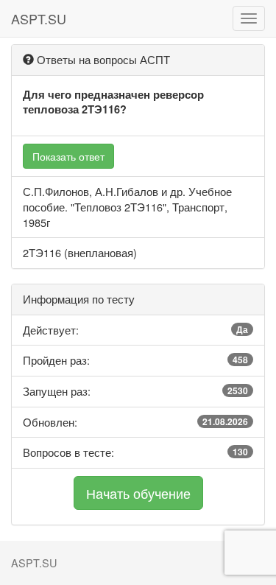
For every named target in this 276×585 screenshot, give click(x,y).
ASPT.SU (38, 18)
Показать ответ (68, 156)
